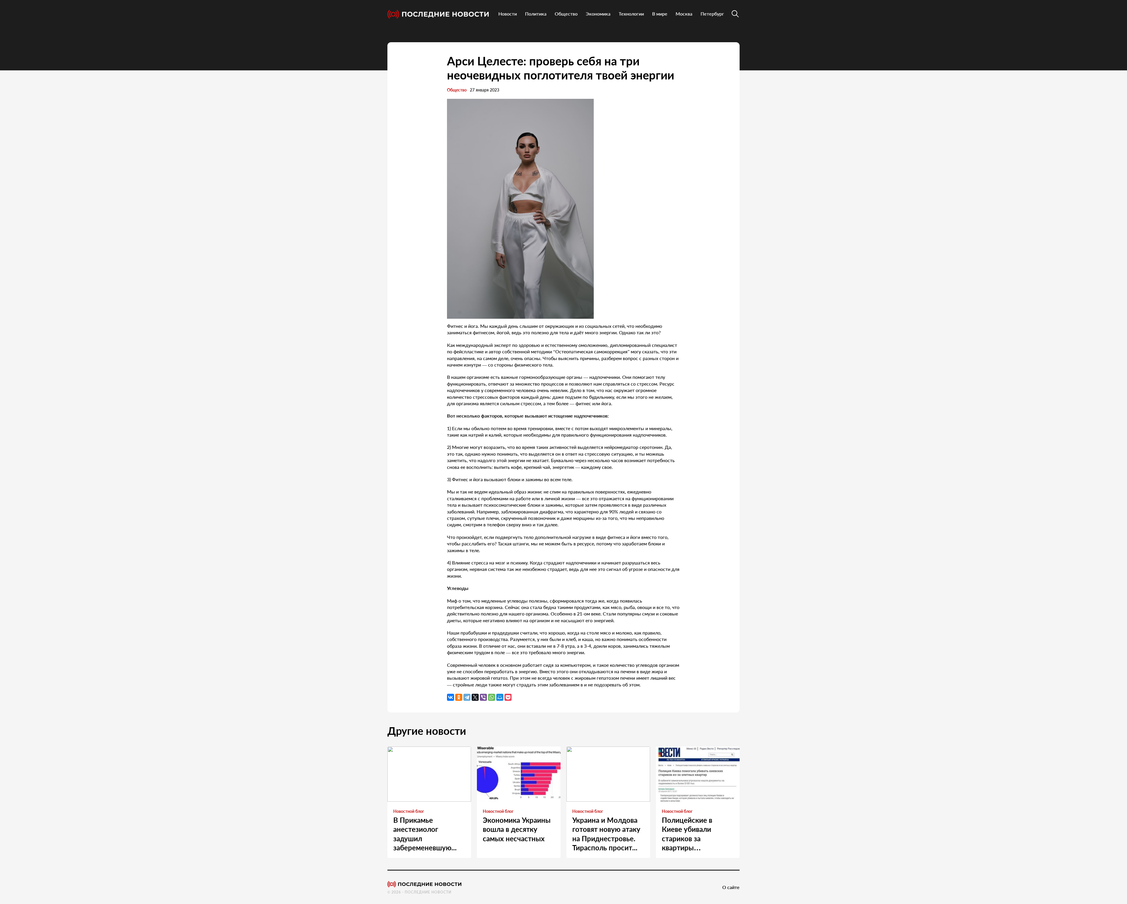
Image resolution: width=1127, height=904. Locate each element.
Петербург (712, 13)
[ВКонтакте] (450, 697)
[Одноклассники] (458, 697)
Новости (507, 13)
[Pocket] (508, 697)
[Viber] (483, 697)
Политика (535, 13)
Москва (684, 13)
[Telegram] (466, 697)
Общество (566, 13)
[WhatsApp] (491, 697)
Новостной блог (408, 811)
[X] (475, 697)
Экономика (598, 13)
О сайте (731, 887)
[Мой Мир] (499, 697)
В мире (659, 13)
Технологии (631, 13)
